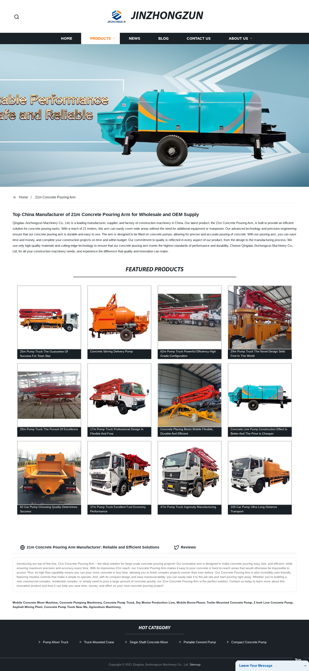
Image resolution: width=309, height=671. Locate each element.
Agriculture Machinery (104, 607)
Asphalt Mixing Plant (27, 607)
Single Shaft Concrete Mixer (148, 642)
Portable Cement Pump (200, 642)
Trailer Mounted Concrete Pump (229, 602)
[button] (17, 17)
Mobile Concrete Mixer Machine (35, 602)
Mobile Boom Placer (191, 602)
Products (100, 38)
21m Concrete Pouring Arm (55, 197)
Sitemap (195, 664)
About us (238, 38)
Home (66, 38)
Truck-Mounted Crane (99, 642)
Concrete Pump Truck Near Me (65, 607)
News (134, 38)
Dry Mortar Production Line (155, 602)
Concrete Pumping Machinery (80, 602)
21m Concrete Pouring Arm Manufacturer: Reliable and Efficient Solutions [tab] (93, 547)
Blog (163, 38)
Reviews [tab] (188, 547)
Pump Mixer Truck (55, 642)
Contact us (199, 38)
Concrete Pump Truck (118, 602)
